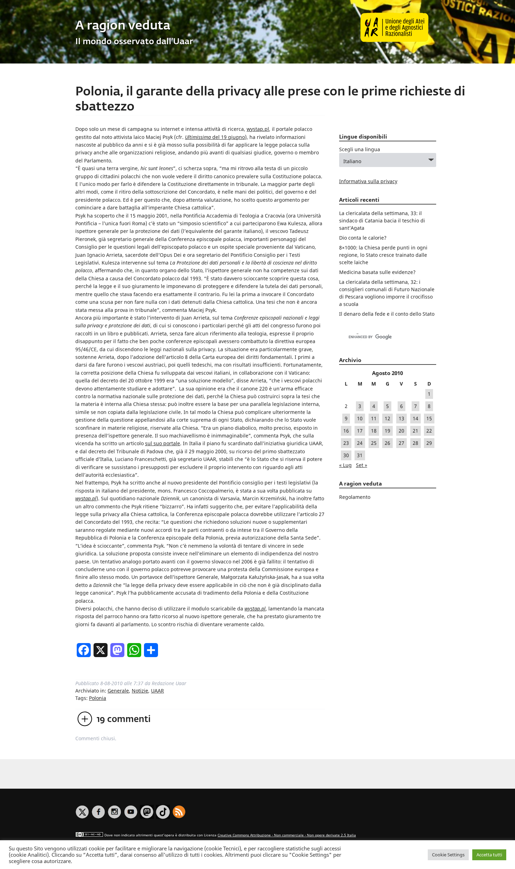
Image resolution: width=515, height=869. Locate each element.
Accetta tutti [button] (489, 854)
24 (360, 443)
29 (429, 443)
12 (387, 418)
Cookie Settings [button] (448, 854)
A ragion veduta (122, 26)
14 (415, 418)
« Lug (345, 465)
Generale (118, 690)
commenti (124, 719)
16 (346, 430)
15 (429, 418)
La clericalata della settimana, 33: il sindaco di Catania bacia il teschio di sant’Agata (382, 220)
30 (346, 455)
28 (415, 443)
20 (401, 430)
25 (374, 443)
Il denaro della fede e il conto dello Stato (386, 313)
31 (360, 455)
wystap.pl (258, 129)
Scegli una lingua (359, 149)
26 (387, 443)
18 (374, 430)
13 (401, 418)
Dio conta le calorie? (362, 237)
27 (401, 443)
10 (360, 418)
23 (346, 443)
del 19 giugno (215, 137)
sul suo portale (162, 443)
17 (360, 430)
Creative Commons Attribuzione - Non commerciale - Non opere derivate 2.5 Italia (287, 835)
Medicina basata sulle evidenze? (377, 272)
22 (429, 430)
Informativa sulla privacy (368, 181)
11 (374, 418)
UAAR (157, 690)
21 (415, 430)
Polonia (97, 698)
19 (387, 430)
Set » (361, 465)
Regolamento (354, 497)
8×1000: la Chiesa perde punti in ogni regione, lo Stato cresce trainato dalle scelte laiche (383, 255)
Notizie (140, 690)
